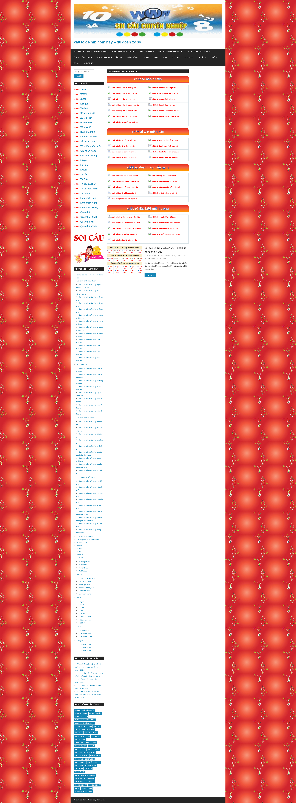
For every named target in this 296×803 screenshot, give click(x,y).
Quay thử (88, 63)
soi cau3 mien (80, 730)
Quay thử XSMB (88, 216)
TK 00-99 (85, 193)
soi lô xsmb (89, 782)
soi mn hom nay (95, 785)
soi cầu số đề (95, 756)
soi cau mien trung (82, 736)
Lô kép (83, 169)
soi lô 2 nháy (89, 778)
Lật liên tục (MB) (88, 136)
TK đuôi (84, 179)
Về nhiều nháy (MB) (90, 146)
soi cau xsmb (80, 739)
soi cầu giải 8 (80, 752)
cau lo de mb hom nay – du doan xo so (107, 42)
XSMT (165, 57)
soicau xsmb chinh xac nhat (85, 743)
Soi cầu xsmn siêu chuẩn (197, 52)
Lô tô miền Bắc (88, 198)
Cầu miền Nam (88, 150)
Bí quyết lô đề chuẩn (82, 57)
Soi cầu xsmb (146, 52)
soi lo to (88, 769)
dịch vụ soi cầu (95, 713)
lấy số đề (78, 726)
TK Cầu (201, 57)
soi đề (77, 788)
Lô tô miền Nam (88, 202)
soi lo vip (78, 778)
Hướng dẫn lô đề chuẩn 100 (109, 57)
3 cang (77, 710)
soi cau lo (79, 733)
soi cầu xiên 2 (80, 762)
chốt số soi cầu (88, 710)
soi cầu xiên (90, 759)
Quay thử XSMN (88, 226)
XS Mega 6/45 (87, 113)
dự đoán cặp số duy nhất (84, 723)
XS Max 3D (85, 127)
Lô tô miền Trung (89, 207)
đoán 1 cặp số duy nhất (84, 791)
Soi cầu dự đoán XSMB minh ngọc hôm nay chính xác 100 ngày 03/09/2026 (88, 694)
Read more (150, 275)
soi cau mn (96, 736)
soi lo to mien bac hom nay (85, 775)
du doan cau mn (81, 713)
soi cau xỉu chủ (80, 746)
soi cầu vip (79, 759)
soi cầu (91, 746)
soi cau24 (90, 730)
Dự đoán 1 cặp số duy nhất (85, 720)
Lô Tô (75, 63)
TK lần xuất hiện (89, 188)
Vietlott (188, 57)
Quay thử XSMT (88, 221)
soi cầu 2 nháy (80, 749)
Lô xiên (84, 165)
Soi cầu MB (91, 752)
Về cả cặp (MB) (88, 141)
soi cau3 (97, 726)
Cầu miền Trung (88, 155)
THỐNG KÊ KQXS (132, 57)
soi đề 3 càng (87, 788)
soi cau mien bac (91, 733)
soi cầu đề (79, 765)
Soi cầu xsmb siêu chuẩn (123, 52)
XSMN (156, 57)
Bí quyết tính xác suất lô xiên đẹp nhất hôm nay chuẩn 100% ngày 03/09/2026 (89, 667)
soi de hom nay (90, 765)
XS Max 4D (86, 117)
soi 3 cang (88, 726)
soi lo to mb (79, 772)
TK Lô (213, 57)
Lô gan (83, 160)
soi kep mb (79, 769)
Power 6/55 (86, 122)
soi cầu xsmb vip (93, 762)
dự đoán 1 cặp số (81, 716)
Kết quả (176, 57)
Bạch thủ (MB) (87, 132)
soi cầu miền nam (81, 756)
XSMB (146, 57)
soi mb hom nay (81, 785)
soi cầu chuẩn (93, 749)
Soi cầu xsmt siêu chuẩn (169, 52)
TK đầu (84, 174)
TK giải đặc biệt (88, 183)
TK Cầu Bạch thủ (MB (87, 578)
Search (79, 76)
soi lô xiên (79, 782)
